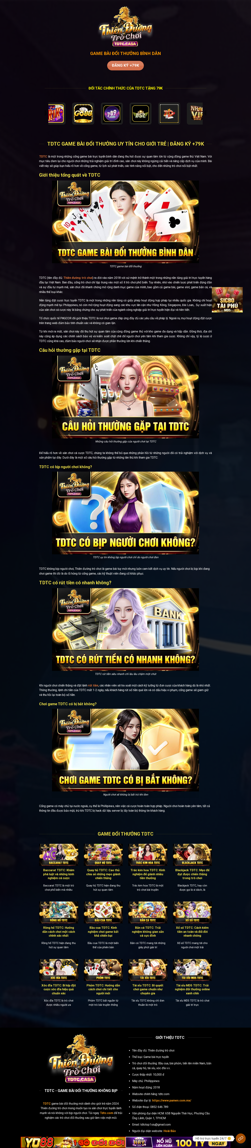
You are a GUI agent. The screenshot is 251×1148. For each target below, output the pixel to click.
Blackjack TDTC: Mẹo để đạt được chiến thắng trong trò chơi (192, 874)
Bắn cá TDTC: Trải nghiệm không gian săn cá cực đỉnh (148, 931)
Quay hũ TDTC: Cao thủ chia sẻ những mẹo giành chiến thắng (103, 874)
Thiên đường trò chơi (77, 278)
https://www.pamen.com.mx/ (171, 1100)
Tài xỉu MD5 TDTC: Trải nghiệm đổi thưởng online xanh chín (192, 989)
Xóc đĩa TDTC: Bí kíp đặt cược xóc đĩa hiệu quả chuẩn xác (59, 989)
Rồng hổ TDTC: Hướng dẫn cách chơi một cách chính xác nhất (58, 931)
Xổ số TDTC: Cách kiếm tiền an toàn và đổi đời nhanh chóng (192, 931)
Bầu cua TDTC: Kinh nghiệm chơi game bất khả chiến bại (103, 931)
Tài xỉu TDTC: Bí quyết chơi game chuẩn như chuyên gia (147, 989)
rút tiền (93, 685)
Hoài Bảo (170, 1131)
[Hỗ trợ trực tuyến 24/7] (241, 1138)
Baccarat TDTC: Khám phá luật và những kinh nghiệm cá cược (58, 874)
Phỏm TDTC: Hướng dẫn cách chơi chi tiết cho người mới (103, 989)
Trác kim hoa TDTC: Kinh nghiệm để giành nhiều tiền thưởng (147, 874)
